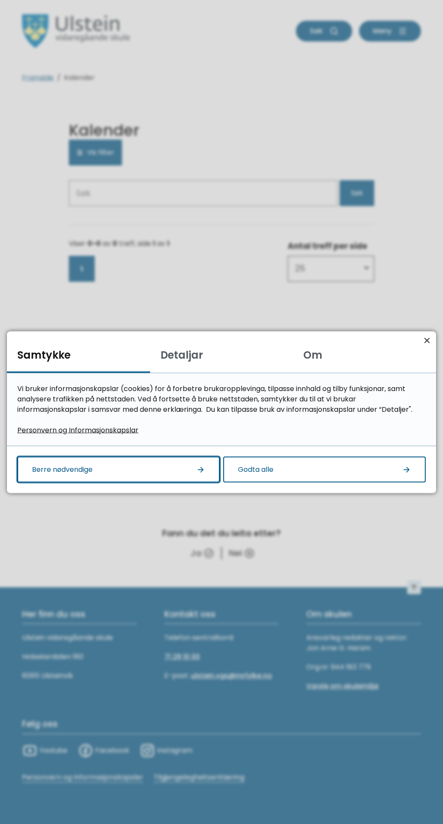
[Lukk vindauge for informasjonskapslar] (427, 340)
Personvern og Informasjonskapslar (77, 430)
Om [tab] (312, 354)
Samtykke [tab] (44, 354)
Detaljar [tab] (182, 354)
